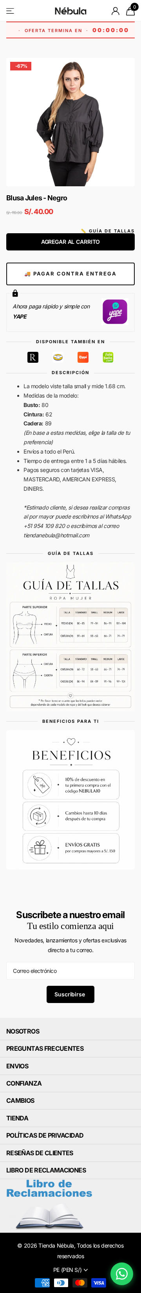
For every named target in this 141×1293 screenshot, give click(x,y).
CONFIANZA (24, 1083)
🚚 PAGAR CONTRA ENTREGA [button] (70, 273)
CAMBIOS (20, 1100)
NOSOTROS (22, 1031)
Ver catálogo (10, 10)
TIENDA (17, 1118)
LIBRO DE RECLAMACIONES (46, 1170)
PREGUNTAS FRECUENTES (44, 1048)
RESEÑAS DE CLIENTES (39, 1153)
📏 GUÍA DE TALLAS (108, 231)
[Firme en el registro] (116, 11)
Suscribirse (70, 994)
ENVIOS (17, 1066)
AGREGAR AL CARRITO (70, 241)
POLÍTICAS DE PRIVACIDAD (44, 1135)
